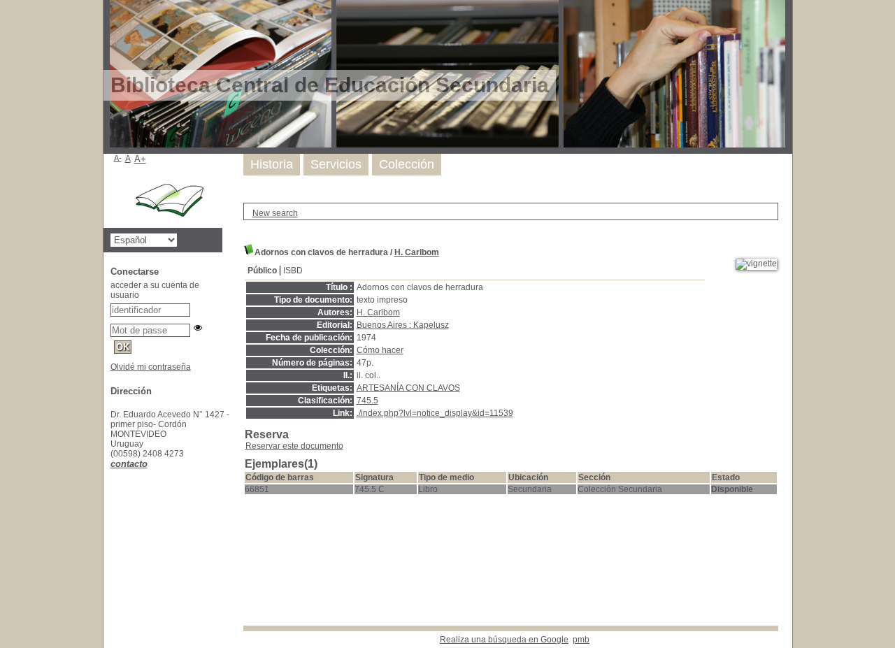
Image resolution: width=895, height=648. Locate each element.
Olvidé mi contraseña (150, 367)
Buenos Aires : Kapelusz (403, 325)
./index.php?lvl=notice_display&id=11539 (435, 413)
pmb (581, 640)
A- (118, 158)
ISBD (293, 270)
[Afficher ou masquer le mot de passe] (198, 328)
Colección (406, 164)
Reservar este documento (294, 446)
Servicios (335, 164)
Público (262, 270)
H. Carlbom (416, 252)
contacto (129, 464)
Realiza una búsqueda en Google (504, 640)
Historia (271, 164)
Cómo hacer (380, 350)
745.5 (367, 400)
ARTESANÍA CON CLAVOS (408, 388)
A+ (140, 159)
